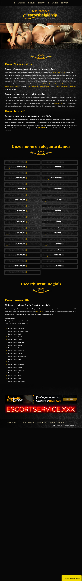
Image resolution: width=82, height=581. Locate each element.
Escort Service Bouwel (15, 367)
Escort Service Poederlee (16, 328)
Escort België (19, 3)
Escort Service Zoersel (15, 353)
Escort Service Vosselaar (16, 350)
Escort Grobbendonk (61, 86)
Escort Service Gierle (14, 334)
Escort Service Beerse (15, 362)
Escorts (41, 3)
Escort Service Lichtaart (15, 345)
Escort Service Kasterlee (16, 373)
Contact (64, 3)
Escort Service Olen (14, 359)
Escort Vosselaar (44, 86)
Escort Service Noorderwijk (16, 381)
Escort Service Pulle (14, 378)
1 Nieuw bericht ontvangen (72, 578)
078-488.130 (58, 103)
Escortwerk (53, 3)
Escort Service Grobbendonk (17, 356)
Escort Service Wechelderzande (18, 331)
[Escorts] (41, 399)
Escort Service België (58, 72)
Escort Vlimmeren (32, 86)
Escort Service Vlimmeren (16, 348)
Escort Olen (72, 86)
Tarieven (31, 3)
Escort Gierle (59, 84)
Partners (60, 423)
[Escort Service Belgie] (41, 16)
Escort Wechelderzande (47, 84)
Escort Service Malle (14, 376)
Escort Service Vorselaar (16, 337)
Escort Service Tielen (15, 339)
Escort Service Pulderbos (16, 370)
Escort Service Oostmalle (16, 364)
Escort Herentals (15, 86)
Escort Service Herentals (16, 342)
